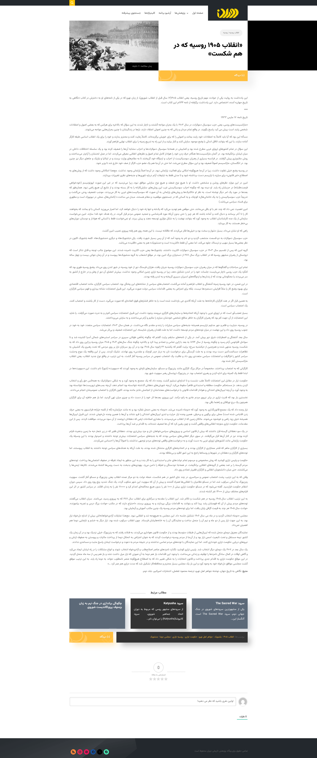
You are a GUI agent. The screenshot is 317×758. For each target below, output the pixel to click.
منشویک (154, 637)
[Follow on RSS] (73, 752)
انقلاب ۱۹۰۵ (228, 637)
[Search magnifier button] (72, 3)
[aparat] (86, 752)
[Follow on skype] (93, 752)
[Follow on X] (99, 752)
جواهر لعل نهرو (206, 637)
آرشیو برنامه (165, 13)
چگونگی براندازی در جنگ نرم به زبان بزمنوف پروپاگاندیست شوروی (100, 605)
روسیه (225, 32)
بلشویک (218, 637)
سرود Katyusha (173, 603)
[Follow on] (113, 752)
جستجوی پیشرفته (131, 13)
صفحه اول (197, 13)
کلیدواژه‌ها (149, 13)
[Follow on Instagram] (80, 752)
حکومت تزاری (191, 637)
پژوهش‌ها (180, 13)
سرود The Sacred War (230, 603)
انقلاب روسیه (234, 32)
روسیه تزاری (177, 637)
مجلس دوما (165, 637)
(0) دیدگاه (239, 76)
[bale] (106, 752)
